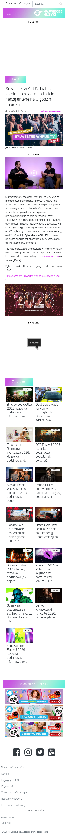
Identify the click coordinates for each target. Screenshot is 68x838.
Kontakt (5, 773)
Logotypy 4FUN (10, 780)
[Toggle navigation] (9, 13)
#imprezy (24, 111)
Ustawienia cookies (34, 810)
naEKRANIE (6, 823)
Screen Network (8, 818)
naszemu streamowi (48, 256)
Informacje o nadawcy (13, 805)
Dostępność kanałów (12, 767)
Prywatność (7, 786)
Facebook (11, 3)
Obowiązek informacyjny (14, 792)
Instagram (26, 3)
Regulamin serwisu (11, 798)
